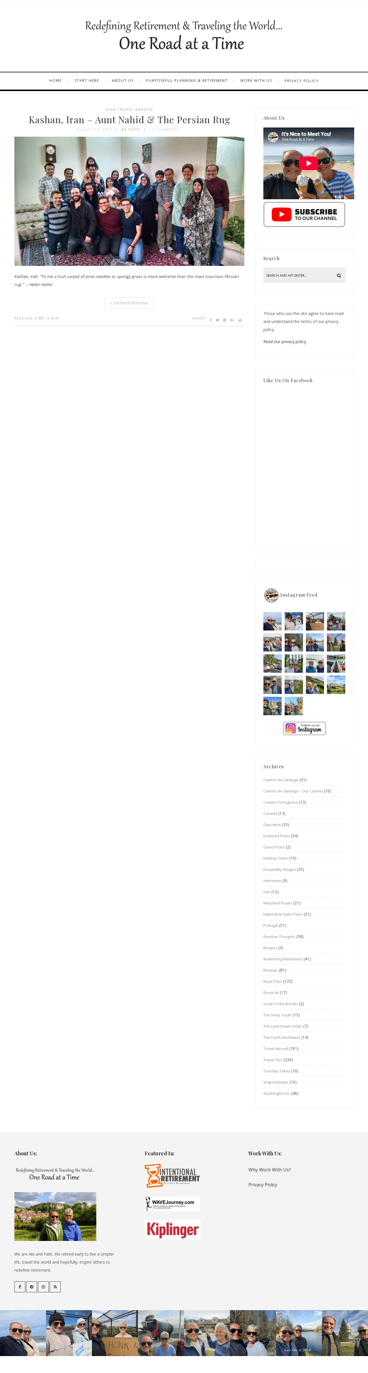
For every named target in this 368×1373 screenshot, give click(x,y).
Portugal (270, 925)
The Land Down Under (282, 1026)
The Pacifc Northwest (281, 1037)
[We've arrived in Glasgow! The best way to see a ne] (315, 706)
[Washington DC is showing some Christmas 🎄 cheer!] (336, 642)
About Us (123, 80)
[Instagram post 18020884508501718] (336, 685)
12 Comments (164, 129)
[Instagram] (43, 1286)
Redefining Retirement (282, 959)
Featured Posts (276, 835)
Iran (111, 109)
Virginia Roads (275, 1082)
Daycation (272, 824)
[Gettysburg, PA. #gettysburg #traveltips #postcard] (272, 663)
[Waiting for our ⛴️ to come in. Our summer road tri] (272, 685)
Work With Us (256, 80)
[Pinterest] (31, 1286)
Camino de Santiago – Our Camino (293, 791)
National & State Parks (282, 914)
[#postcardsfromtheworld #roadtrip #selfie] (336, 621)
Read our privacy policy (284, 341)
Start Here (86, 80)
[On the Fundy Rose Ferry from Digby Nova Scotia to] (315, 663)
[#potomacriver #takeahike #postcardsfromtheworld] (315, 642)
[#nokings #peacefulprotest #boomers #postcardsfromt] (294, 621)
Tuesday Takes (276, 1071)
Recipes (270, 947)
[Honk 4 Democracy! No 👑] (315, 621)
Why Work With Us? (269, 1170)
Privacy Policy (302, 80)
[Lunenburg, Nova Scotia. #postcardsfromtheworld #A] (336, 663)
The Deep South (277, 1015)
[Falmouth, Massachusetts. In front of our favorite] (272, 642)
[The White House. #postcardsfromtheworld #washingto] (294, 663)
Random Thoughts (279, 936)
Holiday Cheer (275, 858)
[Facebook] (19, 1286)
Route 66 (271, 992)
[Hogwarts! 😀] (294, 706)
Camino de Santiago (280, 779)
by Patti (131, 129)
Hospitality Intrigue (279, 869)
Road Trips (272, 981)
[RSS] (55, 1286)
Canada (270, 813)
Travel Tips (272, 1059)
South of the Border (280, 1003)
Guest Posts (274, 847)
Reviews (270, 970)
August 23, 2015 (94, 129)
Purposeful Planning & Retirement (187, 80)
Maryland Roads (277, 903)
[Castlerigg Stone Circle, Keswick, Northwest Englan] (294, 685)
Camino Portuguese (280, 802)
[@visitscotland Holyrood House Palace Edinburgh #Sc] (272, 706)
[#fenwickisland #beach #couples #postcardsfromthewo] (272, 621)
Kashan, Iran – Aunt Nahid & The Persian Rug (129, 119)
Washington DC (276, 1093)
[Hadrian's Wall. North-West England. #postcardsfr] (315, 685)
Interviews (272, 880)
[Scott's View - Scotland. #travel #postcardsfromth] (336, 706)
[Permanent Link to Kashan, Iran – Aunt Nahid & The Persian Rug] (129, 264)
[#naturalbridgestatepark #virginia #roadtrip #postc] (294, 642)
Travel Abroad (135, 109)
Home (55, 80)
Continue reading (129, 303)
